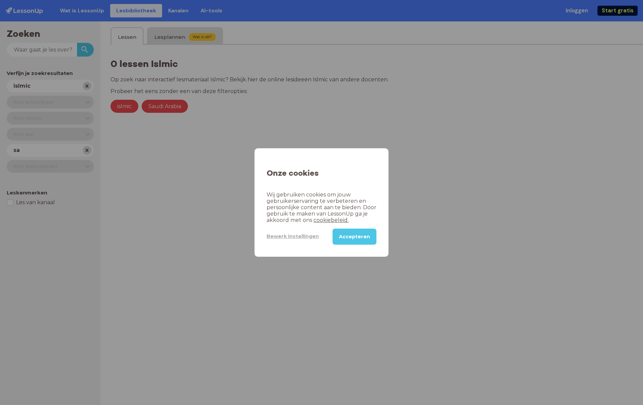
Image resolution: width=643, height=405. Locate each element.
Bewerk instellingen (293, 236)
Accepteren (354, 237)
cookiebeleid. (331, 220)
